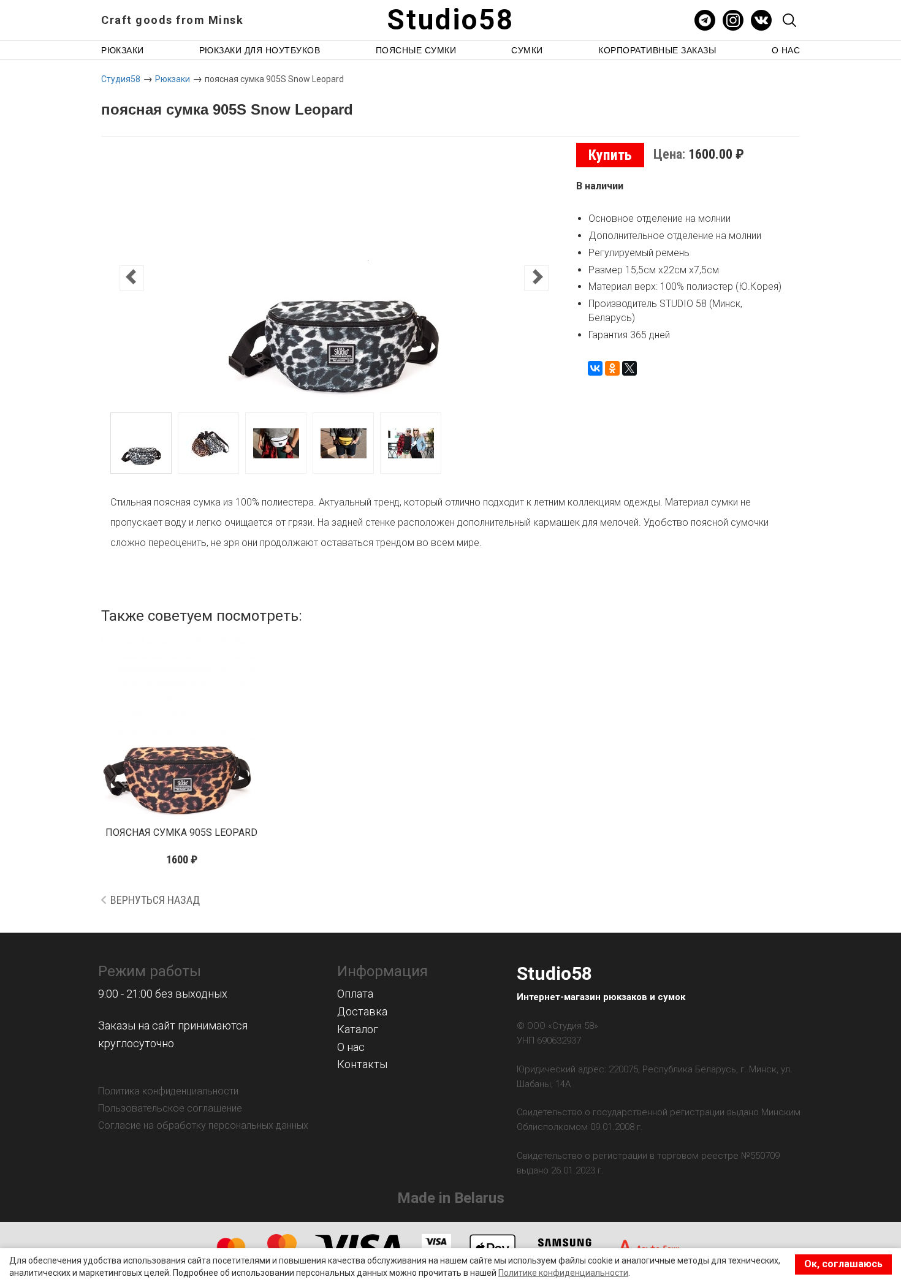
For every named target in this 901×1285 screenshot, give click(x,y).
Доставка (362, 1011)
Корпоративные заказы (657, 50)
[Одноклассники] (612, 368)
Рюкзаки (122, 50)
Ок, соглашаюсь (843, 1264)
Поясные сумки (416, 50)
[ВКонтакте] (595, 368)
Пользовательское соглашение (170, 1108)
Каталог (357, 1029)
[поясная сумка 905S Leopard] (181, 728)
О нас (786, 50)
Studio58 (450, 19)
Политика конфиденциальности (168, 1091)
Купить (610, 155)
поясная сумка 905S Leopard (181, 832)
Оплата (355, 993)
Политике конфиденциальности (563, 1273)
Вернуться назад (155, 899)
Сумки (527, 50)
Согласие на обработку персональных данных (203, 1125)
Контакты (362, 1064)
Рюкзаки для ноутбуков (260, 50)
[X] (629, 368)
